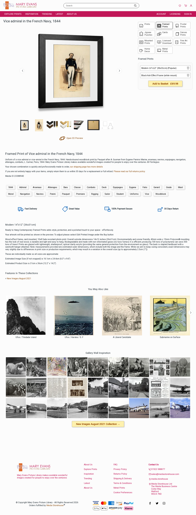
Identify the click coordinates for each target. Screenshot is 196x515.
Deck (104, 187)
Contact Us (154, 464)
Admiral (22, 187)
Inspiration (31, 14)
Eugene (132, 187)
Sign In (188, 14)
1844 (10, 187)
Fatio (145, 187)
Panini (53, 194)
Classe (77, 187)
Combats (91, 187)
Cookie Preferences (122, 492)
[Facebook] (150, 504)
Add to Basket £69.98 (165, 83)
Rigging (94, 194)
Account (161, 14)
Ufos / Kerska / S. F (74, 337)
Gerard (157, 187)
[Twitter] (157, 504)
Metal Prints (119, 488)
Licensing (175, 14)
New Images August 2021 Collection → (98, 424)
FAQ (115, 464)
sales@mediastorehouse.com (165, 474)
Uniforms (134, 194)
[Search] (135, 5)
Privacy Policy (120, 469)
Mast (180, 187)
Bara (65, 187)
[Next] (119, 70)
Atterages (52, 187)
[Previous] (22, 70)
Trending (47, 14)
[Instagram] (164, 504)
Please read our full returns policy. (129, 171)
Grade (169, 187)
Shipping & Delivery (122, 478)
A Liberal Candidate (122, 337)
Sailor (107, 194)
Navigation (25, 194)
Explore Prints (12, 14)
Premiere (80, 194)
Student (120, 194)
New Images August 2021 (19, 278)
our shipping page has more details (86, 166)
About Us (72, 14)
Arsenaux (37, 187)
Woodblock (160, 194)
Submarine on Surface (170, 337)
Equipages (118, 187)
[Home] (20, 8)
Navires (39, 194)
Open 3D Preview (74, 138)
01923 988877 (158, 469)
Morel (11, 194)
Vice (147, 194)
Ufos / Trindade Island (26, 337)
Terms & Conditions (122, 483)
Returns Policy (120, 474)
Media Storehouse (55, 505)
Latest (59, 14)
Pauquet (66, 194)
